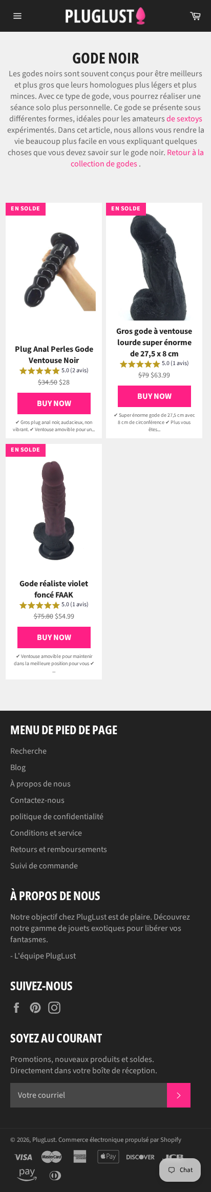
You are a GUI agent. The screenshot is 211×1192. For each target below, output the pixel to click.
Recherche (28, 751)
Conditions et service (46, 833)
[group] (54, 372)
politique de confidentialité (56, 816)
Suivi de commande (44, 865)
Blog (18, 767)
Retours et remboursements (58, 849)
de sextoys (184, 118)
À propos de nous (40, 784)
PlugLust (43, 1139)
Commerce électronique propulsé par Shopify (119, 1139)
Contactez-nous (37, 800)
